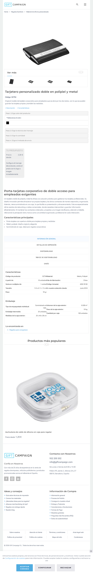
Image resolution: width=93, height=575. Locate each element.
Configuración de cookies (15, 558)
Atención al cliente (36, 532)
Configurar (44, 568)
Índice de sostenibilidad (46, 257)
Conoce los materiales (13, 498)
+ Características (23, 108)
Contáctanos (78, 537)
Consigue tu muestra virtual (60, 501)
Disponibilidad (46, 251)
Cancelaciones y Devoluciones (61, 507)
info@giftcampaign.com (61, 462)
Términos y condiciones (57, 532)
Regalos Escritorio (17, 12)
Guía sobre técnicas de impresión (17, 495)
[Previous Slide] (79, 72)
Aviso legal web (78, 532)
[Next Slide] (82, 72)
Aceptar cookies (24, 568)
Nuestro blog (10, 510)
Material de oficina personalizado (37, 12)
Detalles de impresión (46, 245)
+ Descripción (10, 108)
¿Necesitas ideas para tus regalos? (18, 501)
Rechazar (65, 568)
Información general (58, 495)
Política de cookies (35, 537)
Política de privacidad (14, 537)
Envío (46, 264)
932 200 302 (55, 458)
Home (6, 12)
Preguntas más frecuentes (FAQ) (62, 516)
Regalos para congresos (18, 330)
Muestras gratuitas (57, 513)
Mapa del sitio (57, 537)
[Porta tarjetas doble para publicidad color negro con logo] (46, 42)
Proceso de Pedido (57, 498)
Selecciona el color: (13, 118)
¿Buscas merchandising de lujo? (17, 504)
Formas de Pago (56, 510)
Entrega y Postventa (58, 504)
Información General (46, 239)
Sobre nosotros (15, 532)
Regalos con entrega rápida (15, 507)
